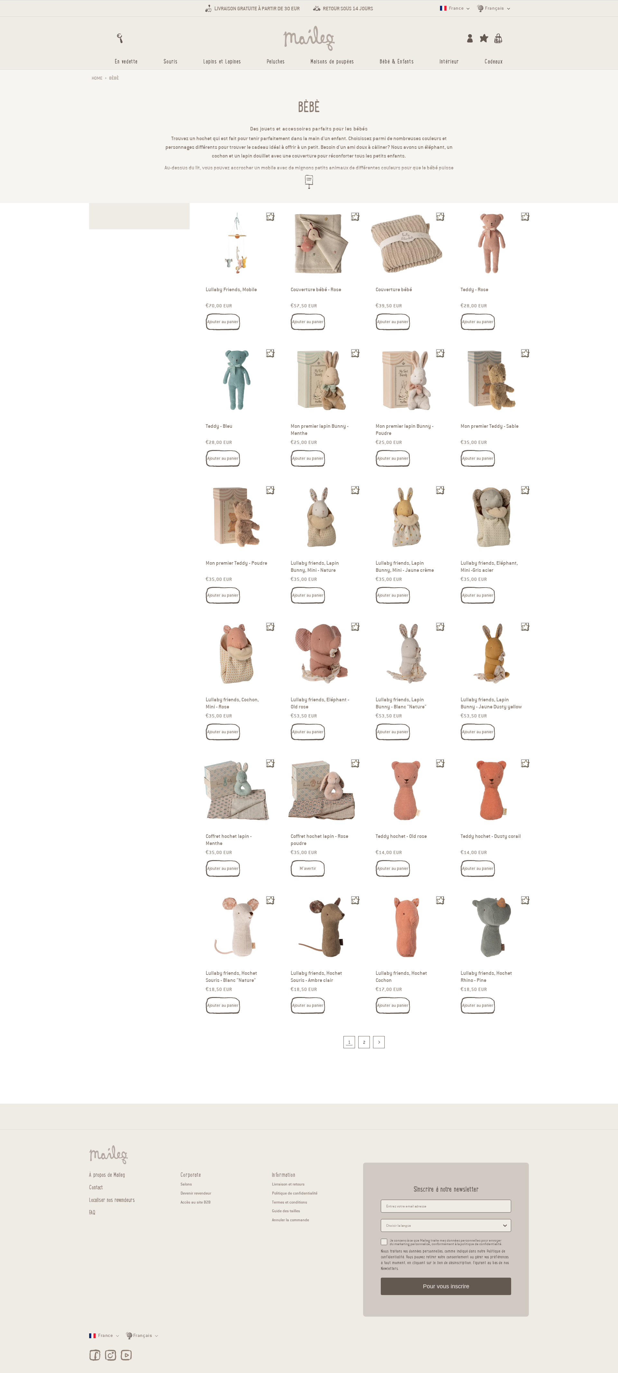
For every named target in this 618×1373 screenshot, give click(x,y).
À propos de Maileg (107, 1174)
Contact (96, 1187)
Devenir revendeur (196, 1193)
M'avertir (308, 868)
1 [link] (349, 1042)
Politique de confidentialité (294, 1193)
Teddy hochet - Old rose (401, 836)
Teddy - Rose (474, 289)
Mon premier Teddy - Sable (490, 426)
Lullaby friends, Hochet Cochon (401, 977)
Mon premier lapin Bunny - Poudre (405, 430)
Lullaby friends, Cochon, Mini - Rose (232, 703)
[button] (120, 38)
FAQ (92, 1212)
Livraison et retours (288, 1184)
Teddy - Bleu (219, 426)
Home (97, 78)
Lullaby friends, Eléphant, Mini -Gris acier (489, 567)
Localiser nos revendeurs (112, 1199)
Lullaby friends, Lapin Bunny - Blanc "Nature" (401, 703)
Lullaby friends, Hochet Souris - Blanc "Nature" (231, 977)
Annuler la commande (290, 1220)
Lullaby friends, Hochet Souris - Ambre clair (316, 977)
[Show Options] (505, 1225)
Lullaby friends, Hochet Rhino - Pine (486, 977)
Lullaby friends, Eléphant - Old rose (320, 703)
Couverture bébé (394, 289)
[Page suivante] (378, 1042)
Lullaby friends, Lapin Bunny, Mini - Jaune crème (405, 567)
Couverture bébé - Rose (316, 289)
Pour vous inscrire (446, 1286)
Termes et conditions (289, 1202)
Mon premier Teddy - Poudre (236, 563)
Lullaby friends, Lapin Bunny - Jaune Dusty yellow (491, 703)
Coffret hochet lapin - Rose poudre (319, 840)
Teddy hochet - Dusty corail (491, 836)
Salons (186, 1184)
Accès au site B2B (196, 1202)
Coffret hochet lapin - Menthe (229, 840)
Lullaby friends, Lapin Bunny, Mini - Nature (315, 567)
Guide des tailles (286, 1211)
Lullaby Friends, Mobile (231, 289)
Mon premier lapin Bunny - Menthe (320, 430)
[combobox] (444, 1225)
